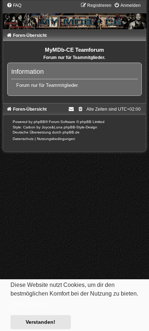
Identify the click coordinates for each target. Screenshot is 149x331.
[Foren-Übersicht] (74, 16)
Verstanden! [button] (40, 322)
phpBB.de (71, 132)
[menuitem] (14, 5)
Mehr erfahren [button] (29, 304)
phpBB (39, 122)
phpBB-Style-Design (80, 127)
